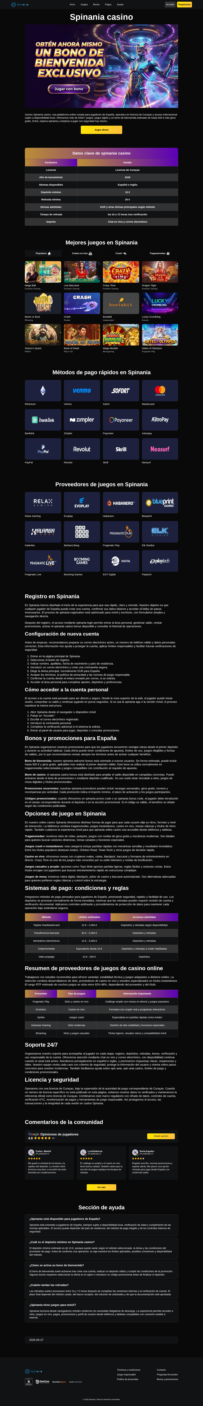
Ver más (101, 1187)
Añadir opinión (161, 1136)
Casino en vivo (80, 253)
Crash (119, 253)
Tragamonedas (157, 253)
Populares (41, 253)
